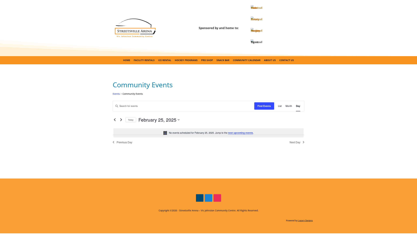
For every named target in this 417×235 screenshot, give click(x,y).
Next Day (295, 142)
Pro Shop (207, 60)
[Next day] (121, 120)
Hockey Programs (186, 60)
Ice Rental (164, 60)
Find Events (264, 106)
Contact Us (286, 60)
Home (126, 60)
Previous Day (124, 142)
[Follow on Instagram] (217, 198)
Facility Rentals (144, 60)
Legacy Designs (305, 220)
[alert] (208, 132)
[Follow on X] (208, 198)
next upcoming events (240, 132)
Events (116, 93)
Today (130, 119)
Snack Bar (222, 60)
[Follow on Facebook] (199, 198)
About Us (270, 60)
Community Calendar (246, 60)
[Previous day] (115, 120)
